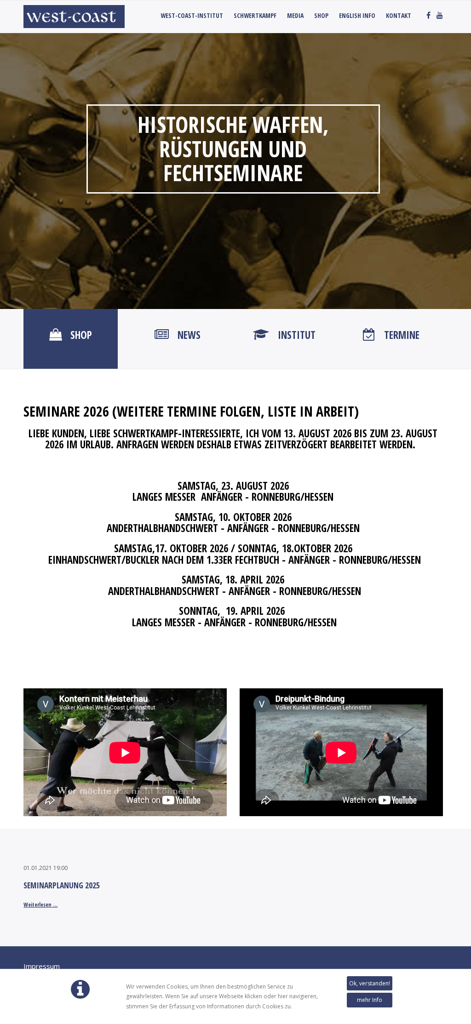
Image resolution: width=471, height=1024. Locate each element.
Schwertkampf (255, 15)
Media (295, 15)
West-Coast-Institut (192, 15)
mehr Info (369, 1000)
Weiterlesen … (40, 905)
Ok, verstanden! (369, 983)
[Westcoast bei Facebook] (428, 15)
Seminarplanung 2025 (61, 885)
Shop (321, 15)
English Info (357, 15)
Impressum (41, 966)
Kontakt (398, 15)
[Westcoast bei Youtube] (440, 15)
